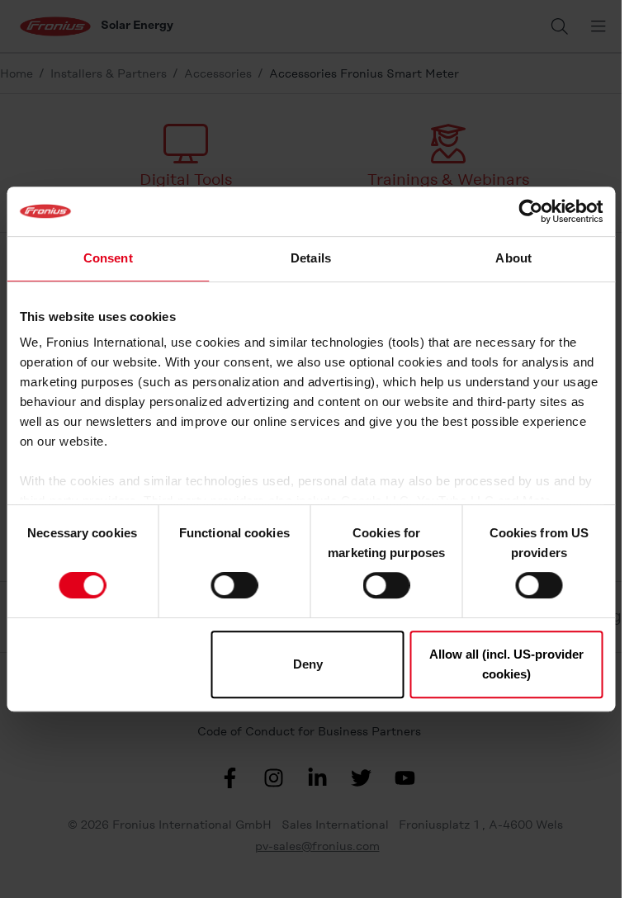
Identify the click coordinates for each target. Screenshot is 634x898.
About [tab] (513, 258)
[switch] (234, 585)
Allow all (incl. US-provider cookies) (506, 664)
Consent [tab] (108, 258)
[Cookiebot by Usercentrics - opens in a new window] (530, 211)
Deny (308, 664)
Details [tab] (311, 258)
